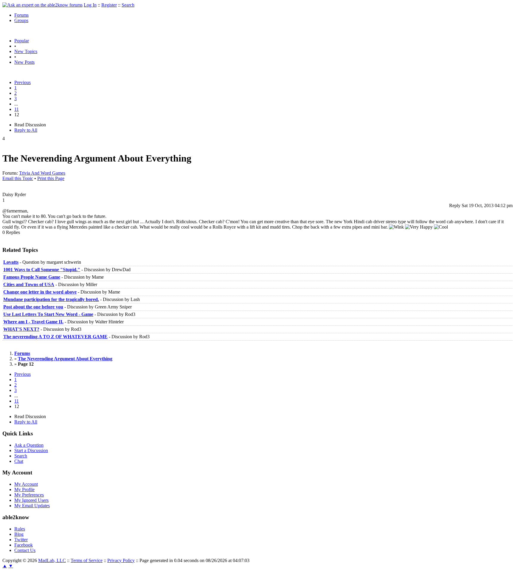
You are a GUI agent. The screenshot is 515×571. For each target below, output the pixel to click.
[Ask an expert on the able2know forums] (42, 4)
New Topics (25, 51)
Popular (21, 40)
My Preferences (29, 494)
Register (109, 4)
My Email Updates (32, 505)
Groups (21, 20)
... (16, 103)
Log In (90, 4)
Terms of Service (87, 560)
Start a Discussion (31, 450)
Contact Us (24, 550)
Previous (22, 82)
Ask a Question (29, 445)
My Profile (24, 489)
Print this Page (50, 178)
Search (128, 4)
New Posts (24, 62)
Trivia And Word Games (42, 173)
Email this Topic (17, 178)
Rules (19, 528)
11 (16, 109)
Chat (18, 461)
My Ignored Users (31, 500)
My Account (26, 484)
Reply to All (25, 130)
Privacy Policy (121, 560)
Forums (21, 15)
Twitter (21, 539)
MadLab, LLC (52, 560)
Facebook (23, 544)
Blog (19, 534)
